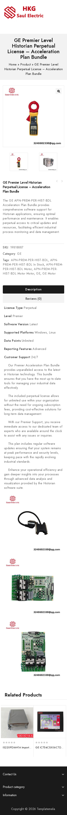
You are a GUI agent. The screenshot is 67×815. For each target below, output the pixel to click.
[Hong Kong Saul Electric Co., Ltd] (31, 12)
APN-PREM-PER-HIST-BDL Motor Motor (30, 271)
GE (19, 254)
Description (33, 289)
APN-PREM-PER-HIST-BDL (29, 260)
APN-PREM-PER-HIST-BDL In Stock (30, 262)
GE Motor (49, 273)
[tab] (33, 289)
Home (13, 64)
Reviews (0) (33, 299)
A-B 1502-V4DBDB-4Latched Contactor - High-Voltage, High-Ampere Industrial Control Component (57, 181)
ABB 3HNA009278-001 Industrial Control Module (62, 181)
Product (25, 64)
